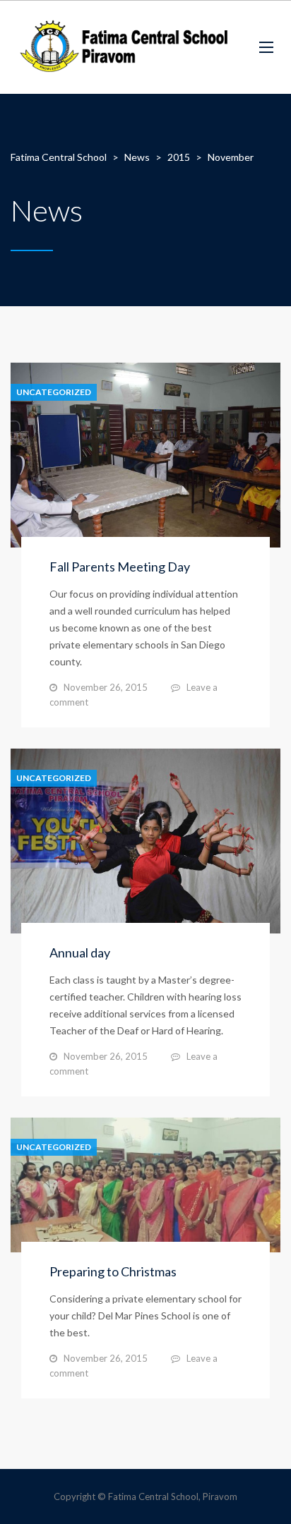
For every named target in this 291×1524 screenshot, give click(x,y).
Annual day (79, 952)
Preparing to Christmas (113, 1271)
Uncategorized (53, 392)
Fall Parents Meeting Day (119, 566)
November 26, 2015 (106, 687)
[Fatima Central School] (124, 47)
